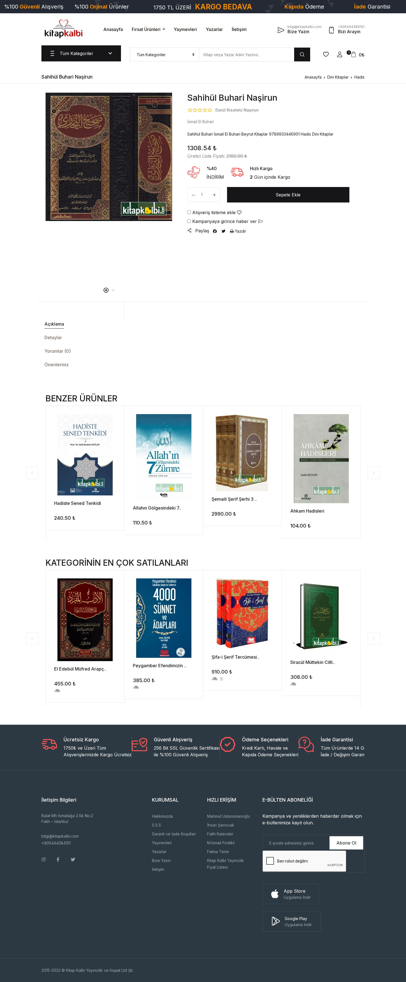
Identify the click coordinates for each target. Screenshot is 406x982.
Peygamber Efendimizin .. (159, 665)
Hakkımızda (162, 816)
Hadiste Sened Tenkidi (77, 503)
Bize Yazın (161, 860)
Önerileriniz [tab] (56, 364)
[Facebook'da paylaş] (214, 231)
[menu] (164, 54)
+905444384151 (56, 843)
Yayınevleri (185, 29)
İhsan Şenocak (220, 825)
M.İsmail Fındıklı (221, 842)
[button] (340, 54)
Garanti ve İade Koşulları (174, 834)
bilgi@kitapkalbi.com (60, 836)
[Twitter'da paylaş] (223, 231)
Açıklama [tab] (54, 324)
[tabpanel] (109, 157)
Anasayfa (113, 29)
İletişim (239, 29)
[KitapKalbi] (63, 29)
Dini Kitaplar (338, 77)
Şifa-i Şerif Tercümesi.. (235, 657)
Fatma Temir (218, 851)
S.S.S (156, 825)
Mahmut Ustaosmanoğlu (228, 816)
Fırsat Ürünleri (146, 29)
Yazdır (240, 231)
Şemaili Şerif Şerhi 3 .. (234, 499)
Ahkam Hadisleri (307, 511)
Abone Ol (346, 843)
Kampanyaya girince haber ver (224, 221)
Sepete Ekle (288, 195)
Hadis (359, 77)
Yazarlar (214, 29)
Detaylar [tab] (53, 337)
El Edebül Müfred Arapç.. (80, 669)
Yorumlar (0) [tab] (57, 351)
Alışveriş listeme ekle (214, 212)
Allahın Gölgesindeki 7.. (157, 508)
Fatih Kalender (220, 834)
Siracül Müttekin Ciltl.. (312, 662)
